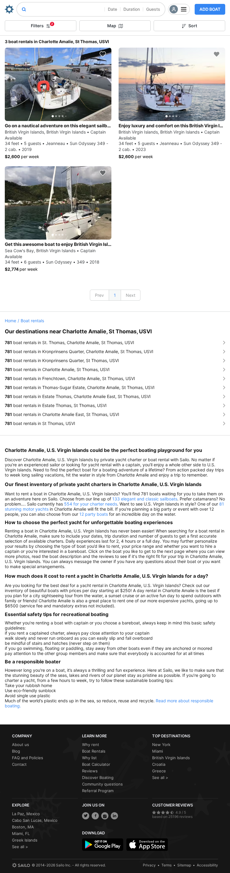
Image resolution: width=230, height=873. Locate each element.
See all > (160, 777)
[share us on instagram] (104, 815)
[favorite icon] (103, 54)
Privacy (149, 865)
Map (111, 25)
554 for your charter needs (90, 503)
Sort (192, 25)
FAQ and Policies (27, 757)
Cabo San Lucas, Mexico (35, 820)
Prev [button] (99, 295)
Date (112, 9)
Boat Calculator (96, 764)
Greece (159, 770)
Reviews (90, 770)
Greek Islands (24, 840)
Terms (166, 865)
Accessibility (207, 865)
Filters (42, 25)
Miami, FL (21, 833)
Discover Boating (98, 777)
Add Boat (209, 9)
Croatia (158, 764)
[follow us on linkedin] (114, 815)
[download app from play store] (102, 844)
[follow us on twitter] (85, 815)
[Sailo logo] (21, 865)
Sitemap (184, 865)
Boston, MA (23, 826)
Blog (16, 751)
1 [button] (115, 295)
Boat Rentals (93, 751)
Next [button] (130, 295)
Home (10, 320)
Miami (157, 751)
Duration (131, 9)
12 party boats (93, 514)
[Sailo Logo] (9, 9)
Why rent (90, 744)
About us (20, 744)
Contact (19, 764)
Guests (153, 9)
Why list (89, 757)
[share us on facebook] (95, 815)
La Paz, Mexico (26, 813)
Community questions (102, 784)
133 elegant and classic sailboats (144, 498)
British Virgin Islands (171, 757)
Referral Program (98, 790)
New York (161, 744)
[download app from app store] (147, 844)
